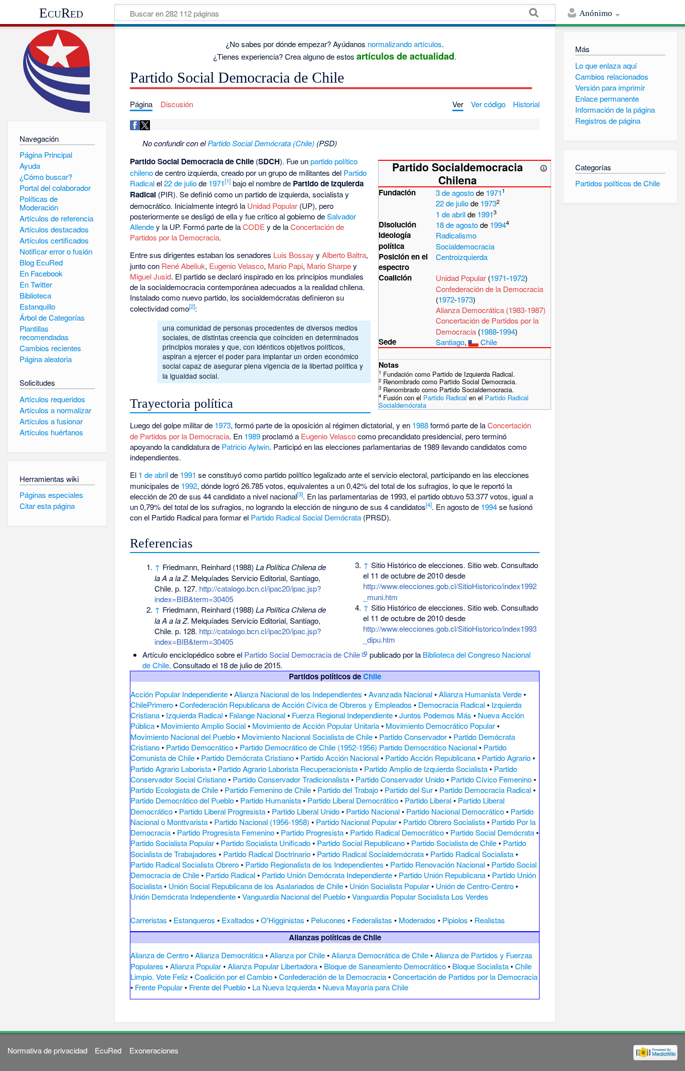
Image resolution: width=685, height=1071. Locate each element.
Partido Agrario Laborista (170, 768)
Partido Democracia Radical (485, 789)
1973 (488, 203)
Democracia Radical (451, 704)
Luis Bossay (293, 254)
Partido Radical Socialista (471, 854)
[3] (300, 494)
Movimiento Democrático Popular (440, 725)
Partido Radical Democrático (397, 832)
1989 (252, 436)
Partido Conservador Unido (400, 779)
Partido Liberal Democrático (352, 800)
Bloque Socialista (480, 966)
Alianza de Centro (159, 955)
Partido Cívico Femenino (491, 779)
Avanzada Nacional (400, 694)
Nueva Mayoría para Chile (365, 987)
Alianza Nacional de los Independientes (298, 694)
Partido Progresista (312, 832)
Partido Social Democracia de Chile (302, 654)
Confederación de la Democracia (489, 289)
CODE (254, 226)
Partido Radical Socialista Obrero (184, 864)
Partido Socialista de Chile (453, 843)
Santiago (450, 342)
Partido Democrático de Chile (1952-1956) (308, 747)
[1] (228, 181)
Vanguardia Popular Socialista (400, 896)
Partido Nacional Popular (356, 822)
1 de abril (450, 214)
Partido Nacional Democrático (455, 811)
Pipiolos (455, 920)
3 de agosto (455, 192)
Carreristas (148, 920)
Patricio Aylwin (245, 446)
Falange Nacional (257, 715)
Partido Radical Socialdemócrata (370, 854)
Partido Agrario (506, 757)
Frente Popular (159, 987)
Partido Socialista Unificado (265, 843)
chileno (141, 172)
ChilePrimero (151, 704)
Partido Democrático (199, 747)
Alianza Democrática (229, 955)
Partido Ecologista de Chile (174, 789)
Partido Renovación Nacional (437, 864)
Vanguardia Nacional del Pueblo (294, 896)
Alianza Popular (195, 966)
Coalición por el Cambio (233, 976)
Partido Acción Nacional (339, 757)
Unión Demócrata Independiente (183, 896)
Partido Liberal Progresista (222, 811)
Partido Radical (445, 397)
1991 (485, 214)
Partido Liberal (428, 800)
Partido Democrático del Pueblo (182, 800)
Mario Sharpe (329, 265)
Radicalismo (456, 235)
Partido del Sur (409, 789)
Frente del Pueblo (217, 987)
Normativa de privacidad (47, 1050)
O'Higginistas (282, 920)
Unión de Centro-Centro (474, 886)
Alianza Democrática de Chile (379, 955)
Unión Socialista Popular (389, 886)
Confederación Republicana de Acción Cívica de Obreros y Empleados (296, 704)
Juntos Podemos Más (435, 715)
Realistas (489, 920)
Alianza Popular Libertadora (272, 966)
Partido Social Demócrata (492, 832)
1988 (488, 331)
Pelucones (328, 920)
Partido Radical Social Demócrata (306, 517)
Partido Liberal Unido (305, 811)
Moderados (417, 920)
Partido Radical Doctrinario (266, 854)
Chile (488, 342)
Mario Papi (285, 265)
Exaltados (238, 920)
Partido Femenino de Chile (268, 789)
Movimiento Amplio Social (203, 725)
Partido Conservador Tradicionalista (291, 779)
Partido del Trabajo (347, 789)
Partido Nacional (373, 811)
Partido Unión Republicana (442, 875)
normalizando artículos (405, 44)
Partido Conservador (413, 736)
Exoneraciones (154, 1050)
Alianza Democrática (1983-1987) (491, 310)
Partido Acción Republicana (430, 757)
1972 (517, 278)
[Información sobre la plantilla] (544, 167)
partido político (334, 161)
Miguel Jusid (150, 276)
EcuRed (61, 13)
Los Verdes (469, 896)
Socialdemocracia (465, 246)
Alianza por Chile (297, 955)
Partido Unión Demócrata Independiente (327, 875)
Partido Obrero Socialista (444, 822)
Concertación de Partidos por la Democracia (465, 976)
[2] (192, 306)
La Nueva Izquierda (284, 987)
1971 (494, 192)
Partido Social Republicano (361, 843)
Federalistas (372, 920)
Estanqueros (194, 920)
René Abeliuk (183, 265)
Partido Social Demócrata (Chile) (261, 143)
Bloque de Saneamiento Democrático (385, 966)
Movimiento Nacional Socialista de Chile (307, 736)
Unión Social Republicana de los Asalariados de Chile (255, 886)
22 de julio (452, 203)
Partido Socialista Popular (172, 843)
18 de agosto (457, 224)
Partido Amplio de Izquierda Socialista (425, 768)
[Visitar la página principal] (57, 71)
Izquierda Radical (194, 715)
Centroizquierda (461, 256)
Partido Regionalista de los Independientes (314, 864)
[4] (429, 504)
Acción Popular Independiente (179, 694)
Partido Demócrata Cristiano (247, 757)
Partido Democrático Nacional (428, 747)
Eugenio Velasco (236, 265)
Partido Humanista (270, 800)
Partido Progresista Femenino (225, 832)
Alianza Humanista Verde (480, 694)
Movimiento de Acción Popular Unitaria (315, 725)
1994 (498, 224)
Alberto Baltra (344, 254)
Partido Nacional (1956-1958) (261, 822)
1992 (189, 485)
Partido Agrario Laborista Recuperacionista (288, 768)
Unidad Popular (461, 278)
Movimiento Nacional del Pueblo (182, 736)
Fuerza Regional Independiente (342, 715)
